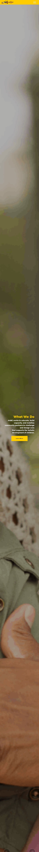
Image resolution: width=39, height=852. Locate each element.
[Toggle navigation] (34, 2)
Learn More (19, 438)
